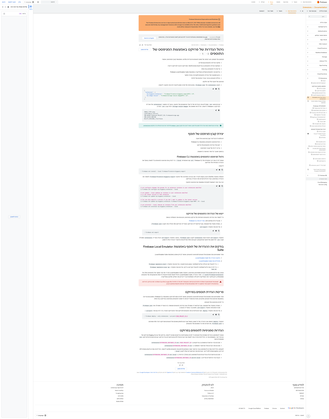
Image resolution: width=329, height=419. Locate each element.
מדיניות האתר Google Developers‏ (148, 372)
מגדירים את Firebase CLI (197, 221)
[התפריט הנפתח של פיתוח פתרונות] (301, 2)
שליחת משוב (144, 49)
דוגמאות (261, 11)
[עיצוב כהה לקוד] (216, 88)
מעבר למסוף (12, 2)
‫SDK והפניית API (300, 390)
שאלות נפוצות (119, 401)
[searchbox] (317, 16)
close (3, 7)
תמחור (278, 2)
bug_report (8, 7)
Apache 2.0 (170, 372)
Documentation (320, 7)
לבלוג (212, 387)
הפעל (295, 2)
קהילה (262, 2)
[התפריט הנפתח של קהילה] (259, 2)
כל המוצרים (242, 408)
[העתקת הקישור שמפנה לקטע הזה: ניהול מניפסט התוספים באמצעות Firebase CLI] (175, 157)
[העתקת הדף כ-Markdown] (202, 53)
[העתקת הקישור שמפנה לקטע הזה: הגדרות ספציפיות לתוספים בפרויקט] (178, 331)
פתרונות (285, 2)
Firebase (221, 45)
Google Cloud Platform (254, 408)
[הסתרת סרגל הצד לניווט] (308, 416)
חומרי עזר (270, 11)
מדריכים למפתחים (299, 387)
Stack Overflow (119, 390)
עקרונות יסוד (312, 11)
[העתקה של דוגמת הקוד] (218, 88)
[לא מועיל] (140, 45)
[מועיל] (142, 45)
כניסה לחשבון (14, 217)
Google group (119, 393)
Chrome (274, 408)
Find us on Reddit (209, 390)
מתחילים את (209, 261)
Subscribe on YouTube (208, 396)
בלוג (19, 2)
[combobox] (49, 2)
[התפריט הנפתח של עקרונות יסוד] (307, 11)
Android (282, 408)
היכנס (3, 2)
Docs (271, 2)
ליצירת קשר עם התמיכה (117, 387)
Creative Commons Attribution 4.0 (195, 372)
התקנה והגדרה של (208, 258)
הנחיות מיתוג (120, 398)
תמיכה (253, 2)
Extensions (307, 7)
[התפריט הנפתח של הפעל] (292, 2)
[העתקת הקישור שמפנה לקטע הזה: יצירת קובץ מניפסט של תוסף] (186, 134)
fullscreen (5, 7)
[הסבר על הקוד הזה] (213, 88)
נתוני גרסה (120, 396)
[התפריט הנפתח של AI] (300, 11)
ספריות (302, 396)
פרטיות (297, 415)
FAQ (219, 27)
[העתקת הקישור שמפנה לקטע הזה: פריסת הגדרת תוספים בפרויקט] (183, 292)
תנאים (302, 415)
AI (302, 11)
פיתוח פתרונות (307, 2)
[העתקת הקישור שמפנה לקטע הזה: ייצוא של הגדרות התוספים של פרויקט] (184, 214)
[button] (319, 27)
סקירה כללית (323, 11)
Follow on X (211, 393)
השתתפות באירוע (209, 398)
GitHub (302, 398)
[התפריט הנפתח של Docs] (268, 2)
